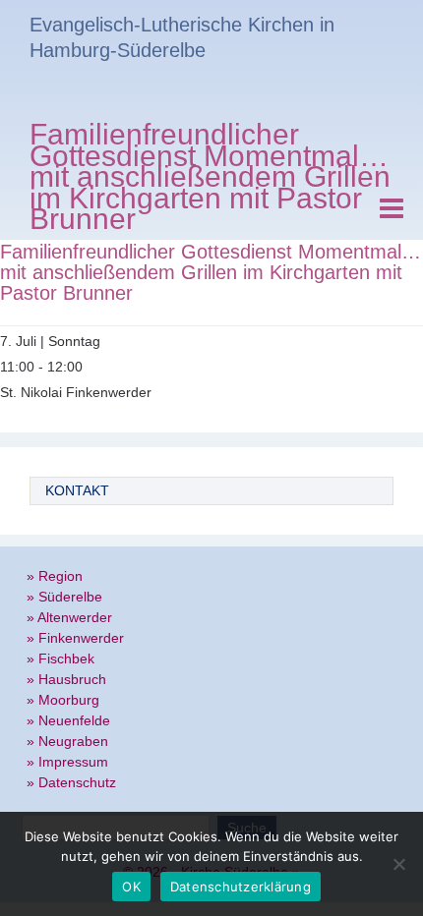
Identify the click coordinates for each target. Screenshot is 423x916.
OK (131, 886)
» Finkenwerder (75, 638)
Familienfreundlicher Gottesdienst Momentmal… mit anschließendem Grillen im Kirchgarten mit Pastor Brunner (210, 179)
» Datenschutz (71, 782)
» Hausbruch (66, 679)
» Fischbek (60, 658)
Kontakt (77, 490)
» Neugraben (67, 741)
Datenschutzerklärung (240, 886)
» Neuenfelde (68, 720)
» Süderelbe (64, 596)
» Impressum (67, 762)
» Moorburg (63, 700)
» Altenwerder (69, 617)
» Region (55, 576)
